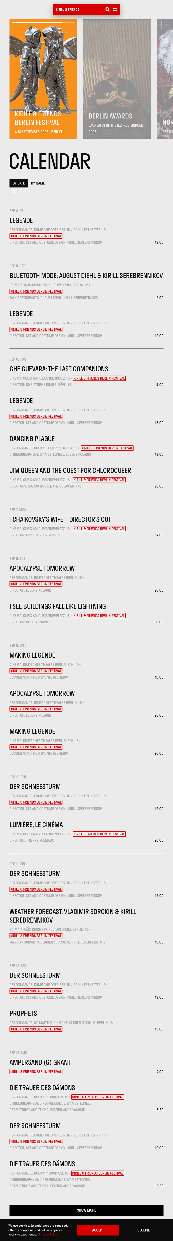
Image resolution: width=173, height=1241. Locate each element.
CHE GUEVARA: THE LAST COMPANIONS (58, 369)
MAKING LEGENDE (32, 655)
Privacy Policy (48, 1234)
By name (38, 183)
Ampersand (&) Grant (40, 1062)
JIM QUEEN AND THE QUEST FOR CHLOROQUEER (70, 470)
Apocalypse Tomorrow (42, 568)
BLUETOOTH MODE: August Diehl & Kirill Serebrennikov (86, 275)
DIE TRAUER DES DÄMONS (42, 1087)
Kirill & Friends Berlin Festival (36, 236)
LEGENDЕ (21, 220)
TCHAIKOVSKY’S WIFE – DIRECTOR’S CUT (60, 519)
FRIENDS (73, 9)
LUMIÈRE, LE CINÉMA (36, 824)
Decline (143, 1230)
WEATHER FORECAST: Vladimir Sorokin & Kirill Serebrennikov (72, 915)
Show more (86, 1210)
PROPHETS (23, 1013)
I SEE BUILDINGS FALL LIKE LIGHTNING (57, 606)
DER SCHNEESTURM (35, 786)
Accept (98, 1230)
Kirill (60, 9)
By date (19, 183)
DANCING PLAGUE (32, 438)
